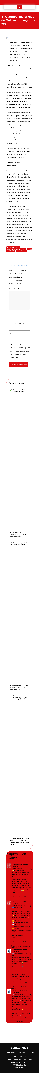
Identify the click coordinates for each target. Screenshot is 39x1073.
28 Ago (26, 994)
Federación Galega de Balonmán (20, 950)
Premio (23, 249)
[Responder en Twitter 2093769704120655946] (13, 982)
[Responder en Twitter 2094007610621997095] (13, 941)
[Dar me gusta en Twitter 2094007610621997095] (20, 941)
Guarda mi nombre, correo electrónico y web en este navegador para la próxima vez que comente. (20, 351)
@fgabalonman (19, 953)
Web (10, 334)
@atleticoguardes (17, 868)
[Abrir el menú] (19, 7)
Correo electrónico (16, 323)
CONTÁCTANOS (19, 1048)
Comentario (14, 289)
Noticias (16, 249)
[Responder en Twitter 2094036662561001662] (13, 896)
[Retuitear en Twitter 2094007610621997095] (17, 941)
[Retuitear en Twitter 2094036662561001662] (17, 896)
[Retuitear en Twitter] (11, 946)
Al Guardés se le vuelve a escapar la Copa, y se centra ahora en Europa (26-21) (19, 842)
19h (26, 953)
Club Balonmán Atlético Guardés (20, 865)
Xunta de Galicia (21, 250)
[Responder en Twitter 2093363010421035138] (13, 1017)
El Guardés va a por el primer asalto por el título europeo (19, 688)
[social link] (22, 2)
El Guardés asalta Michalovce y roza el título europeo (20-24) (18, 535)
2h (24, 868)
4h (24, 905)
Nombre (12, 313)
